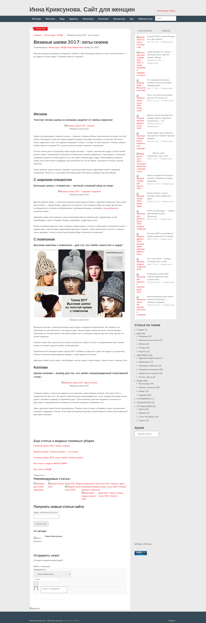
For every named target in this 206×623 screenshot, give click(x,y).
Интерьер (143, 336)
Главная (37, 35)
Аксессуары (50, 35)
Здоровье (73, 18)
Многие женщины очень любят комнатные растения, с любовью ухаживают (160, 299)
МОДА (60, 35)
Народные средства (148, 366)
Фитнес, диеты (145, 377)
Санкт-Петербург (146, 417)
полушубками (109, 208)
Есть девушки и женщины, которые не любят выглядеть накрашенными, (159, 83)
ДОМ (139, 333)
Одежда (142, 395)
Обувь (141, 391)
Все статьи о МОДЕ (42, 469)
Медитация (144, 362)
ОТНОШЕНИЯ (143, 399)
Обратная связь (145, 18)
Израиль (142, 413)
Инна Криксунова (75, 47)
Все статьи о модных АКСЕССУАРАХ (50, 463)
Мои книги (50, 18)
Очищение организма (149, 369)
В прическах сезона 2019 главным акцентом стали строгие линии (157, 277)
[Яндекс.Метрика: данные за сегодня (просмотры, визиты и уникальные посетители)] (143, 543)
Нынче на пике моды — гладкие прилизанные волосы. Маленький (160, 213)
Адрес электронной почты (46, 512)
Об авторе (36, 18)
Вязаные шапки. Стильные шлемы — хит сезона (56, 451)
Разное (142, 351)
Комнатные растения (148, 340)
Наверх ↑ (172, 620)
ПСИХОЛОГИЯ (143, 402)
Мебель (142, 344)
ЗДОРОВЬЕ (142, 355)
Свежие (166, 31)
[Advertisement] (55, 84)
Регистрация (163, 11)
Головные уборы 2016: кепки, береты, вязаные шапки (58, 457)
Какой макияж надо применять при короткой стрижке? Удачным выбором (161, 136)
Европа (142, 409)
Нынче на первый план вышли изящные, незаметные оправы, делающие (160, 178)
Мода (62, 18)
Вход (172, 11)
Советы (142, 420)
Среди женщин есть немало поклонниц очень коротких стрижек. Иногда (159, 54)
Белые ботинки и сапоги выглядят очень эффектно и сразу (159, 196)
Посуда (142, 348)
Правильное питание (148, 373)
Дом (132, 18)
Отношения (103, 18)
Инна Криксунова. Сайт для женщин (82, 9)
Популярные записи (145, 32)
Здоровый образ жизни (149, 358)
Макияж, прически (147, 387)
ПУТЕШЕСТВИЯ (144, 406)
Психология (88, 18)
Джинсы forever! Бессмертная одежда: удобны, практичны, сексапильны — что (159, 118)
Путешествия (119, 18)
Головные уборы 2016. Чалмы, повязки (52, 446)
